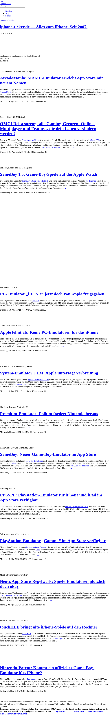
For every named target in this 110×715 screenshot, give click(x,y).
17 (44, 559)
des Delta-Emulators (34, 461)
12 (45, 101)
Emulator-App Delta (30, 140)
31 (45, 391)
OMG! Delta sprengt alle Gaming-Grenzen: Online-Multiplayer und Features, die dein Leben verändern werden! (48, 128)
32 (45, 310)
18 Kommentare (37, 432)
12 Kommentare (36, 101)
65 (46, 350)
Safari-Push (93, 711)
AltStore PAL (94, 140)
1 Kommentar (34, 645)
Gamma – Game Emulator (36, 547)
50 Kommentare (38, 473)
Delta (38, 550)
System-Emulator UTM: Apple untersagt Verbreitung (49, 373)
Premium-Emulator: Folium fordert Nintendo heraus (49, 413)
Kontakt (8, 11)
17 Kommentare (36, 559)
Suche (8, 16)
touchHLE (26, 633)
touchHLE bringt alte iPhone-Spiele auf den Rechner (48, 627)
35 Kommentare (35, 605)
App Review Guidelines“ (12, 595)
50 (46, 473)
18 (45, 432)
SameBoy (12, 463)
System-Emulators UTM (38, 379)
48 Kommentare (37, 152)
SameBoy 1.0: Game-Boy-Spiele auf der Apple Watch (49, 174)
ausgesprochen (20, 384)
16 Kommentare (40, 193)
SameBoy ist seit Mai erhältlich (35, 181)
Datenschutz (78, 711)
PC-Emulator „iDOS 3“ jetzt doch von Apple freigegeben (52, 294)
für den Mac (91, 181)
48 (46, 152)
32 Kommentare (37, 310)
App (7, 13)
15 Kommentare (38, 518)
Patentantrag (32, 679)
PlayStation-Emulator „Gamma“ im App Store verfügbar (53, 540)
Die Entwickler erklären (51, 147)
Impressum (60, 711)
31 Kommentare (36, 391)
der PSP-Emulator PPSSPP (76, 506)
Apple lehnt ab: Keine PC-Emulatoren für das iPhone (49, 332)
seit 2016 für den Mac (80, 466)
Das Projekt (58, 638)
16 (48, 193)
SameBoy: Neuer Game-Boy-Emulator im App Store (48, 454)
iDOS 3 (35, 300)
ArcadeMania (6, 92)
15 (47, 518)
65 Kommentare (37, 350)
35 (44, 605)
